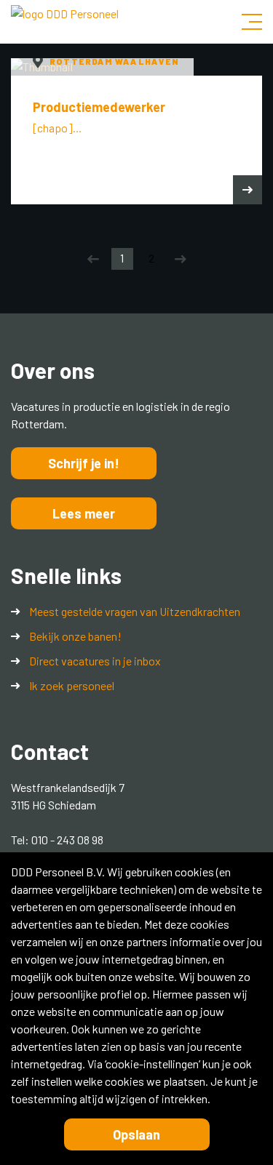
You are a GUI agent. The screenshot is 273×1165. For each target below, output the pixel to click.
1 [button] (122, 258)
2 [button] (151, 258)
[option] (136, 131)
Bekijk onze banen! (75, 636)
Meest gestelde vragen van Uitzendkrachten (134, 611)
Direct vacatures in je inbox (95, 661)
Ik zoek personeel (71, 685)
